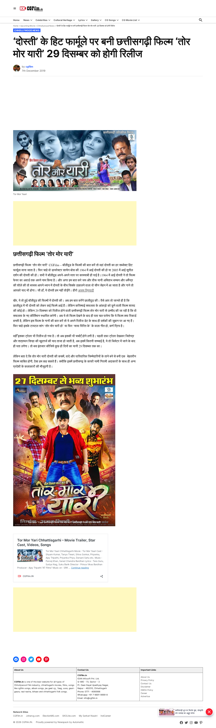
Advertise (145, 696)
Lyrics (81, 20)
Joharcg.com (33, 715)
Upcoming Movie (27, 26)
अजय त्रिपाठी (86, 290)
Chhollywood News (45, 26)
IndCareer (106, 715)
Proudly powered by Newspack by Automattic (60, 722)
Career (144, 693)
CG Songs (110, 20)
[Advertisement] (108, 100)
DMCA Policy (147, 690)
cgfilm (29, 66)
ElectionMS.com (51, 715)
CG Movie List (129, 20)
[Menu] (14, 8)
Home (16, 20)
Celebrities (41, 20)
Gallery (95, 20)
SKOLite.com (69, 715)
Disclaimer (146, 687)
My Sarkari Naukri (88, 715)
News (26, 20)
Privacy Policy (147, 680)
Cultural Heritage (63, 20)
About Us (145, 677)
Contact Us (146, 683)
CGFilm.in (18, 715)
